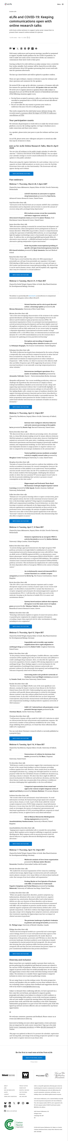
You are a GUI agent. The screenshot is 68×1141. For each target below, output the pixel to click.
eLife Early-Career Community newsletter (32, 1026)
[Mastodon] (18, 1104)
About (6, 1086)
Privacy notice (34, 1062)
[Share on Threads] (32, 48)
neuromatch (32, 296)
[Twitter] (14, 1104)
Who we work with (9, 1090)
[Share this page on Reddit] (25, 48)
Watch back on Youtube (21, 407)
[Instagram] (23, 1104)
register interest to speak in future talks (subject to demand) (32, 91)
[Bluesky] (5, 1104)
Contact (6, 1094)
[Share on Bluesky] (14, 48)
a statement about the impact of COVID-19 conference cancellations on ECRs (32, 114)
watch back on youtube (21, 626)
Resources (22, 1094)
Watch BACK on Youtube (21, 275)
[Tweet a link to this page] (18, 48)
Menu (59, 4)
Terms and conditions (10, 1096)
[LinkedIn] (9, 1104)
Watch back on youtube (21, 521)
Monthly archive (24, 1090)
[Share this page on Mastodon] (29, 48)
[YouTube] (27, 1104)
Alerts (6, 1092)
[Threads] (5, 1107)
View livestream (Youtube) (21, 174)
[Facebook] (9, 1107)
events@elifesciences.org (31, 987)
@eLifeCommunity (47, 1027)
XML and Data (23, 1096)
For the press (23, 1092)
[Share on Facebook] (36, 48)
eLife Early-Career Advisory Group (40, 111)
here (18, 733)
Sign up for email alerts (34, 1058)
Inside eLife (12, 11)
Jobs (5, 1088)
